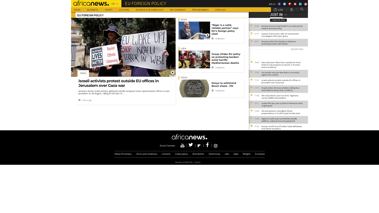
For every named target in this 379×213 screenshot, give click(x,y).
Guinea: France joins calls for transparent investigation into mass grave (280, 35)
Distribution (198, 154)
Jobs (226, 154)
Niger (184, 20)
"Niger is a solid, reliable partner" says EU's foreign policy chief (225, 29)
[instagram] (215, 145)
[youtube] (183, 145)
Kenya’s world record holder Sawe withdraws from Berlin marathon (281, 127)
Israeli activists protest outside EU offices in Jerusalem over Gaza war (280, 81)
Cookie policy (181, 154)
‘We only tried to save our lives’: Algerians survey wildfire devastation (279, 96)
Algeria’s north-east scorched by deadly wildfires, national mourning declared (279, 119)
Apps (235, 154)
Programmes (200, 10)
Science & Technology (150, 10)
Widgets (247, 154)
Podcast (220, 10)
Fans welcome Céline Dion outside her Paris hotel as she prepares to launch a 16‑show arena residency (281, 64)
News (77, 10)
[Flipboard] (199, 145)
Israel (83, 73)
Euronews (260, 154)
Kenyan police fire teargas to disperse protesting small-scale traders (278, 42)
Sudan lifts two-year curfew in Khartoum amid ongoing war (281, 104)
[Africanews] (90, 3)
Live (280, 10)
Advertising (214, 154)
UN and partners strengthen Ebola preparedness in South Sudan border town (280, 112)
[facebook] (208, 145)
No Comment (178, 10)
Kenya (184, 78)
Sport (109, 10)
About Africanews (123, 154)
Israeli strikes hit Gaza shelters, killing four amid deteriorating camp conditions (280, 89)
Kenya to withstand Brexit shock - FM (224, 84)
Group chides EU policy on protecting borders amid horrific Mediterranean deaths (226, 58)
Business (92, 10)
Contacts (166, 154)
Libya (183, 49)
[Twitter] (191, 145)
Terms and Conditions (146, 154)
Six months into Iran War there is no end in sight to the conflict (280, 73)
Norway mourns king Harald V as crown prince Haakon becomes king (282, 27)
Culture (124, 10)
